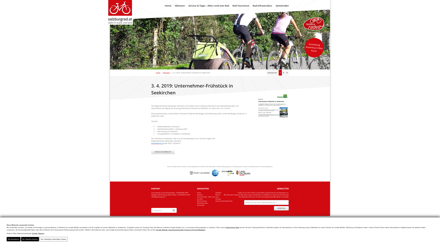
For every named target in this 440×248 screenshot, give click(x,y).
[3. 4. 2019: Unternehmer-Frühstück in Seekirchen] (271, 117)
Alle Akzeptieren (13, 239)
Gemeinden (282, 5)
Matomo (41, 233)
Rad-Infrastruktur (262, 5)
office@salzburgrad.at (158, 197)
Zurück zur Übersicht (163, 152)
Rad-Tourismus (240, 5)
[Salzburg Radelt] (313, 25)
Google (34, 233)
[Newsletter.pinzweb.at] (256, 206)
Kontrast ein (272, 73)
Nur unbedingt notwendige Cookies (53, 239)
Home (168, 5)
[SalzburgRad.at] (120, 12)
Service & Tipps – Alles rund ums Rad (208, 5)
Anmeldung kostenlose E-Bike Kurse (314, 47)
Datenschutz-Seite (232, 227)
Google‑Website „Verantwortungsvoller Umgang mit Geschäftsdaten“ (181, 230)
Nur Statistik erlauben (30, 239)
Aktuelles (166, 73)
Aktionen (180, 5)
